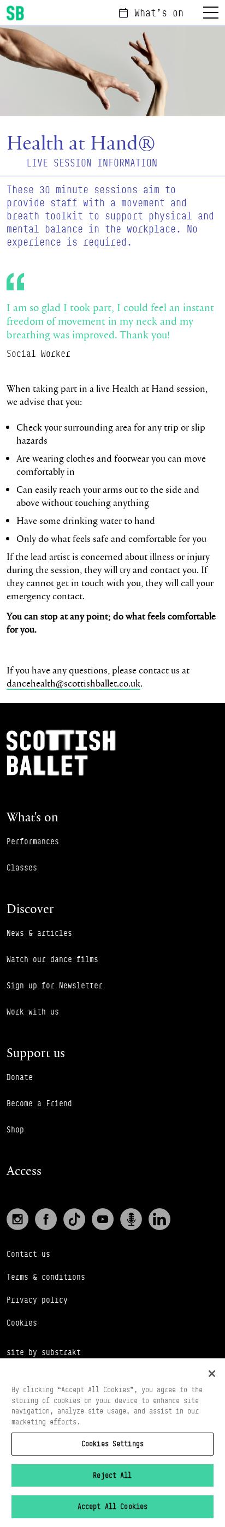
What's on (158, 13)
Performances (33, 841)
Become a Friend (39, 1103)
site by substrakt (44, 1352)
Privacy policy (37, 1299)
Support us (36, 1052)
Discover (30, 908)
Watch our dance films (52, 959)
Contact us (28, 1253)
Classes (22, 867)
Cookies (22, 1322)
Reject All (112, 1475)
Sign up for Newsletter (55, 985)
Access (24, 1170)
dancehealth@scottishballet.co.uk (73, 683)
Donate (20, 1077)
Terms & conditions (46, 1276)
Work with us (33, 1011)
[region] (112, 1442)
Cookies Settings (112, 1443)
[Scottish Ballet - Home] (15, 13)
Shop (15, 1129)
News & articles (39, 933)
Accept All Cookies (112, 1506)
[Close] (212, 1374)
